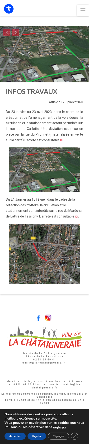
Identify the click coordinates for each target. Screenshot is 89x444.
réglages (59, 427)
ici (61, 140)
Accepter (15, 436)
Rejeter (36, 436)
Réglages (58, 436)
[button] (83, 10)
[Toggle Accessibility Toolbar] (9, 9)
